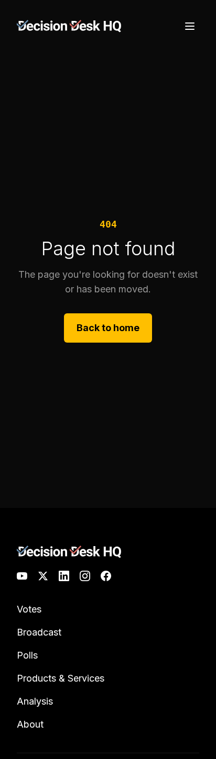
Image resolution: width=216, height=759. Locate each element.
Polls (27, 655)
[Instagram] (85, 576)
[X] (43, 576)
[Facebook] (106, 576)
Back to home (108, 327)
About (30, 724)
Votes (29, 609)
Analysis (35, 701)
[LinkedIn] (64, 576)
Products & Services (60, 678)
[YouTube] (22, 576)
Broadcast (39, 632)
